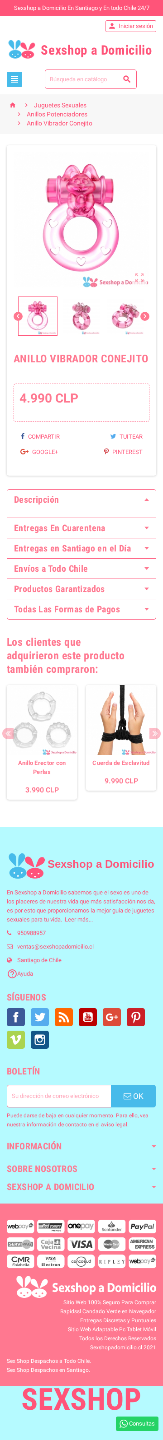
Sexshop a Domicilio (40, 892)
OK (137, 1096)
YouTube (88, 1017)
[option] (42, 742)
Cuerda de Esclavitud (120, 762)
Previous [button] (8, 733)
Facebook (16, 1017)
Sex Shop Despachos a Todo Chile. (49, 1361)
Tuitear (130, 436)
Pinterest (127, 452)
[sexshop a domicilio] (26, 865)
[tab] (81, 499)
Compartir (43, 436)
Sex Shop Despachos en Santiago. (48, 1370)
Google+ (44, 452)
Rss (64, 1017)
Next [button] (155, 733)
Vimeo (16, 1040)
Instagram (40, 1040)
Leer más (77, 919)
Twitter (40, 1017)
